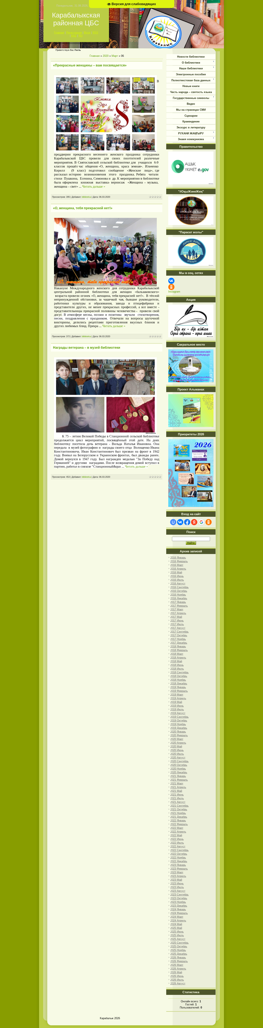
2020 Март (176, 739)
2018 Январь (178, 646)
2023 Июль (177, 887)
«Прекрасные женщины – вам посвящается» (90, 65)
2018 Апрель (178, 657)
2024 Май (176, 924)
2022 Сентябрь (179, 850)
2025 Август (177, 939)
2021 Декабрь (178, 816)
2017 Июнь (177, 620)
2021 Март (176, 783)
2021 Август (177, 802)
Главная (59, 32)
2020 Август (177, 757)
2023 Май (176, 879)
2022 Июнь (177, 839)
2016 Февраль (179, 561)
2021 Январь (178, 776)
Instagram (174, 291)
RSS (95, 32)
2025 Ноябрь (178, 950)
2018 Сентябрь (179, 672)
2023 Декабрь (178, 905)
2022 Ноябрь (178, 857)
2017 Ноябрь (178, 639)
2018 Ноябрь (178, 679)
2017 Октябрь (178, 635)
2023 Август (177, 890)
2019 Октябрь (178, 720)
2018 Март (176, 653)
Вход (87, 32)
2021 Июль (177, 798)
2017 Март (176, 609)
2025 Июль (177, 935)
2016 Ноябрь (178, 594)
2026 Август (177, 983)
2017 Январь (178, 602)
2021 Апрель (178, 787)
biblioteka (86, 197)
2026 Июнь (177, 976)
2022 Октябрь (178, 853)
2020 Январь (178, 731)
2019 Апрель (178, 698)
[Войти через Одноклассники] (208, 522)
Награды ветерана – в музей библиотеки (86, 347)
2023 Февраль (179, 868)
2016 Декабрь (178, 598)
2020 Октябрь (178, 765)
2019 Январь (178, 687)
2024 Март (176, 916)
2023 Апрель (178, 876)
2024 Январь (178, 909)
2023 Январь (178, 865)
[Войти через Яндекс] (194, 522)
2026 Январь (178, 957)
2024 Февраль (179, 913)
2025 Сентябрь (179, 942)
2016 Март (176, 565)
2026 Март (176, 964)
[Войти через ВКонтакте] (180, 522)
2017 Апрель (178, 613)
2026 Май (176, 972)
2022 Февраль (179, 824)
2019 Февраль (179, 690)
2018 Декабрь (178, 683)
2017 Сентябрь (179, 631)
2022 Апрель (178, 831)
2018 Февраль (179, 650)
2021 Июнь (177, 794)
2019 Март (176, 694)
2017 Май (176, 616)
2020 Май (176, 746)
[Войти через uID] (173, 522)
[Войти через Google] (201, 522)
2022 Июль (177, 842)
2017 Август (177, 628)
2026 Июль (177, 979)
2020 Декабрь (178, 772)
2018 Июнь (177, 665)
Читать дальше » (93, 186)
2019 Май (176, 702)
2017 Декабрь (178, 642)
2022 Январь (178, 820)
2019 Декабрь (178, 727)
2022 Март (176, 827)
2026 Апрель (178, 968)
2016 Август (177, 583)
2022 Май (176, 835)
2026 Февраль (179, 961)
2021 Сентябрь (179, 805)
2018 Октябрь (178, 676)
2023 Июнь (177, 883)
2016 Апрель (178, 568)
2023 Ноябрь (178, 902)
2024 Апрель (178, 920)
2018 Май (176, 661)
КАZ (73, 35)
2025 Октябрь (178, 946)
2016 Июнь (177, 576)
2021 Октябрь (178, 809)
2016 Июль (177, 579)
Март (115, 55)
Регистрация (74, 32)
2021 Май (176, 790)
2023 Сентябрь (179, 894)
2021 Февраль (179, 779)
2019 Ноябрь (178, 724)
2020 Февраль (179, 735)
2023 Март (176, 872)
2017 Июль (177, 624)
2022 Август (177, 846)
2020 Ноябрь (178, 768)
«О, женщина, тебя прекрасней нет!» (82, 208)
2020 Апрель (178, 742)
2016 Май (176, 572)
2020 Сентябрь (179, 761)
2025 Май (176, 927)
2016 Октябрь (178, 590)
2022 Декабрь (178, 861)
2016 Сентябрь (179, 587)
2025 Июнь (177, 931)
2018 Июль (177, 668)
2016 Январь (178, 557)
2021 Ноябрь (178, 813)
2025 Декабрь (178, 953)
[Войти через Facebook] (187, 522)
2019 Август (177, 713)
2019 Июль (177, 709)
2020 (105, 55)
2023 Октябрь (178, 898)
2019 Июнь (177, 705)
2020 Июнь (177, 750)
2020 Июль (177, 753)
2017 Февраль (179, 605)
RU (80, 35)
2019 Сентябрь (179, 716)
